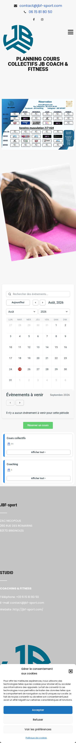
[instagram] (42, 19)
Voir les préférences (38, 729)
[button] (70, 671)
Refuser (38, 719)
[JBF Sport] (18, 39)
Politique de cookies (36, 737)
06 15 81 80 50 (40, 11)
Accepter (38, 710)
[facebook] (34, 19)
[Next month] (42, 302)
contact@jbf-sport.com (40, 5)
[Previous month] (35, 302)
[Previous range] (10, 403)
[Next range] (20, 403)
